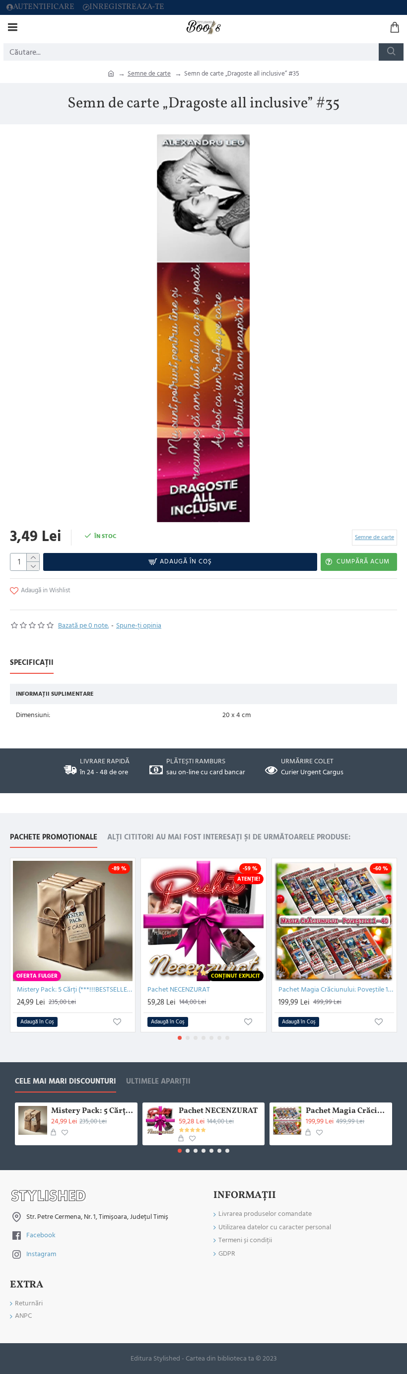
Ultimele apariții (158, 1082)
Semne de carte (149, 73)
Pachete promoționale (53, 837)
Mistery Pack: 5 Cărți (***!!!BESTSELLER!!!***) (75, 989)
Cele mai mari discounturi (65, 1082)
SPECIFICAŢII (32, 663)
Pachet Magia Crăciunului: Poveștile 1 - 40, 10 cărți (336, 989)
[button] (180, 1038)
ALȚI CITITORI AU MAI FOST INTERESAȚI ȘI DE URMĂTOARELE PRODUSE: (228, 837)
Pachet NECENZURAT (178, 989)
